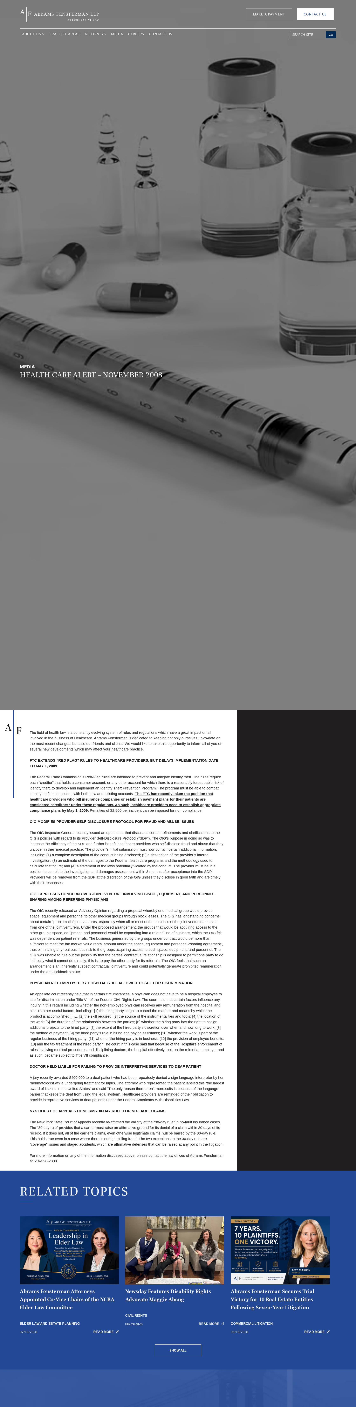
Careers (136, 34)
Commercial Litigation (252, 1323)
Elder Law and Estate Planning (50, 1323)
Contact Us (315, 14)
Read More (103, 1332)
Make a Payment (269, 14)
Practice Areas (64, 34)
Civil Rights (136, 1315)
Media (117, 34)
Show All (178, 1350)
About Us (31, 34)
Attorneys (95, 34)
